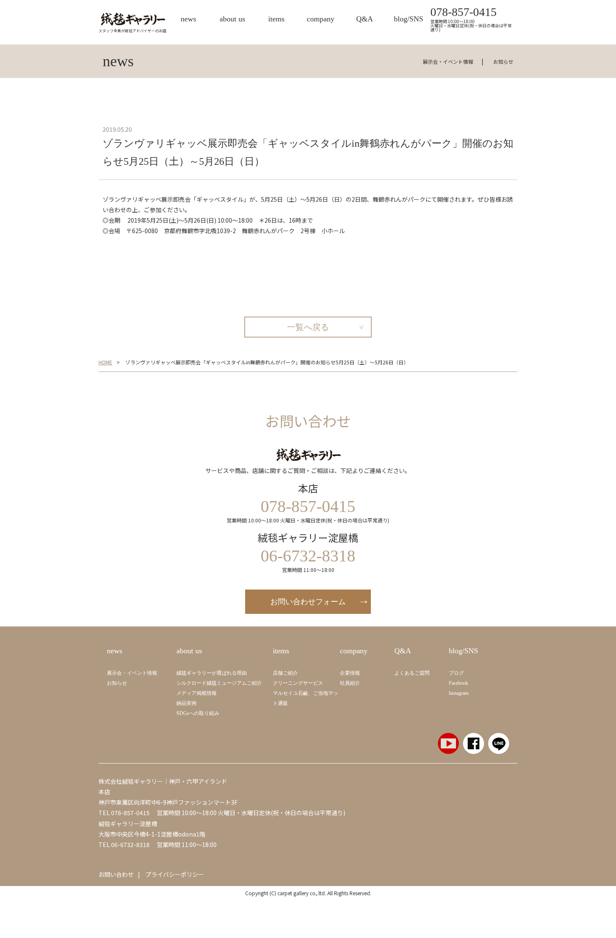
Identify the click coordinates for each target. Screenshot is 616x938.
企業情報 (350, 673)
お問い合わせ (116, 874)
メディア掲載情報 (196, 693)
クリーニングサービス (298, 683)
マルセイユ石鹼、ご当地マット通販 (305, 698)
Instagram (458, 693)
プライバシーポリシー (174, 874)
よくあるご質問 (412, 673)
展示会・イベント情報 (448, 61)
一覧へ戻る (308, 327)
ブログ (456, 673)
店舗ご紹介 (285, 673)
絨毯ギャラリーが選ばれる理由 (211, 673)
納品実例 (186, 703)
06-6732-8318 (130, 844)
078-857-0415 (463, 12)
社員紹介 (350, 683)
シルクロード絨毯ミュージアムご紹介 (219, 683)
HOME (105, 362)
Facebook (458, 683)
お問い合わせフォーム (308, 602)
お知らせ (503, 61)
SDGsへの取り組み (197, 713)
